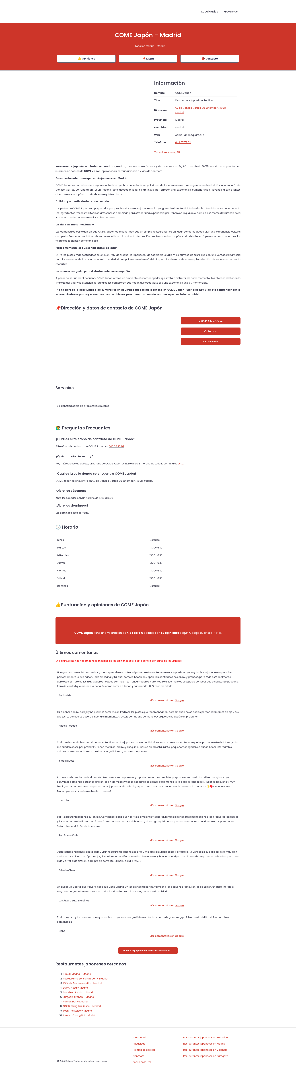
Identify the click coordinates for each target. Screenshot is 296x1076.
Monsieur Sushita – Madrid (78, 992)
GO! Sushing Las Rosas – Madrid (82, 1006)
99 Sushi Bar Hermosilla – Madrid (82, 983)
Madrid (150, 46)
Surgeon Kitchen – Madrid (78, 997)
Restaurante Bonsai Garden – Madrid (85, 978)
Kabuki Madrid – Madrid (77, 974)
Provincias (231, 11)
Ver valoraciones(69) (167, 152)
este (180, 463)
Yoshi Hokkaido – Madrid (77, 1010)
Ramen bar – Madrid (75, 1001)
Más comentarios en (167, 700)
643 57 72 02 (116, 446)
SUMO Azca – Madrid (75, 987)
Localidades (209, 11)
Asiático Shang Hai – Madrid (79, 1015)
